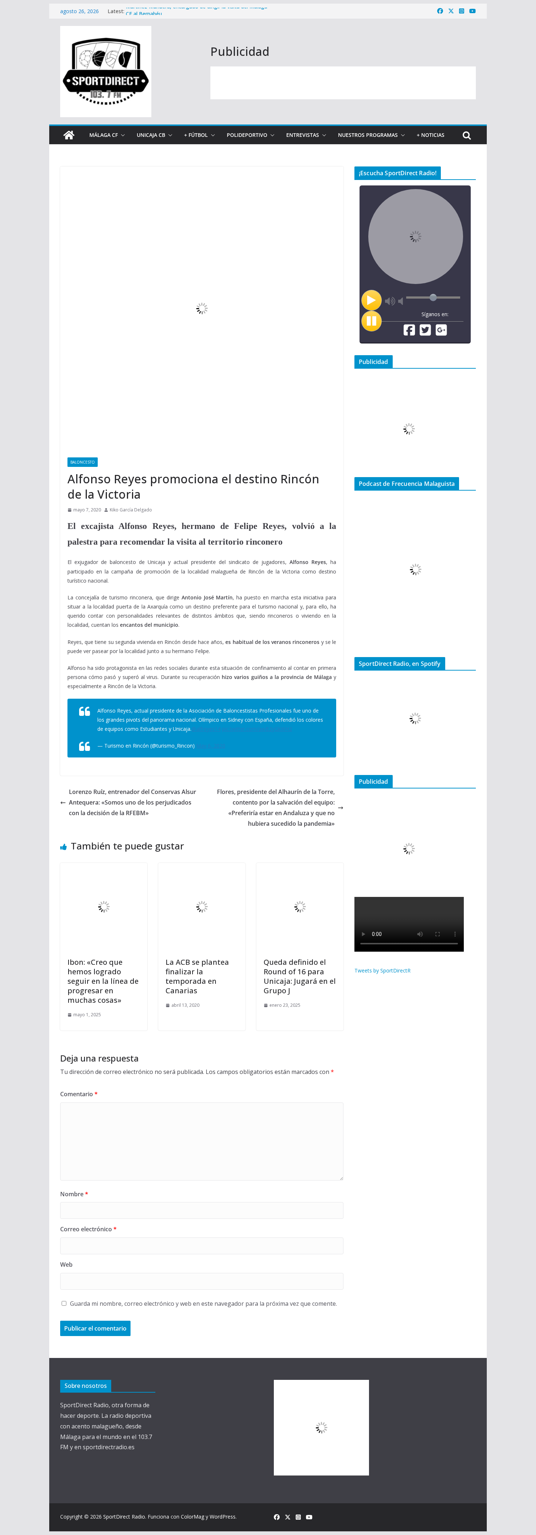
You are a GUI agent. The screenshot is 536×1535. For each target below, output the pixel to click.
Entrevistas (302, 134)
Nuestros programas (368, 134)
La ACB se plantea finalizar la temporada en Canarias (197, 976)
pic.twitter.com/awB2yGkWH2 (257, 728)
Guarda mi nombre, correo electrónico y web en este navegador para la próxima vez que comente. (203, 1304)
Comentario (79, 1094)
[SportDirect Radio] (69, 135)
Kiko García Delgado (131, 510)
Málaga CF (103, 134)
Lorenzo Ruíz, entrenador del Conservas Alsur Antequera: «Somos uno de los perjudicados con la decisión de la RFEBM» (132, 802)
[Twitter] (425, 332)
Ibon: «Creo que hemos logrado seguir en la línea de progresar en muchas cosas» (103, 981)
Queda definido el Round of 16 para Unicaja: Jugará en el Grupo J (300, 976)
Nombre (74, 1194)
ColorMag (192, 1516)
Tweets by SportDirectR (382, 970)
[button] (121, 135)
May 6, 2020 (210, 745)
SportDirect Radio (124, 1516)
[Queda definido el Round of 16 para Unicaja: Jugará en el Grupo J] (299, 868)
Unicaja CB (151, 134)
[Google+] (441, 332)
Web (66, 1264)
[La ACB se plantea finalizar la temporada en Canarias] (201, 868)
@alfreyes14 (206, 728)
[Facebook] (409, 332)
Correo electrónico (88, 1229)
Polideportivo (247, 134)
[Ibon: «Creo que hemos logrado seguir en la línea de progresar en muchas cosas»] (103, 868)
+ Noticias (430, 134)
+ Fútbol (196, 134)
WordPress (223, 1516)
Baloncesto (82, 462)
